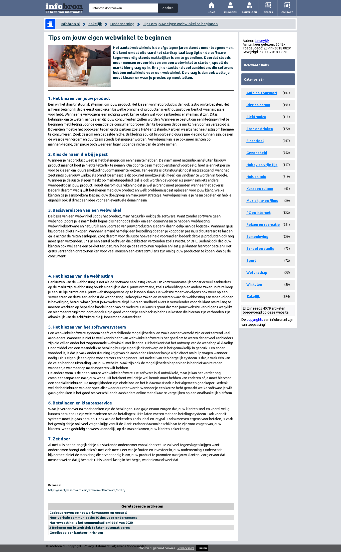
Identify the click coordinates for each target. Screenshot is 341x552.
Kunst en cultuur (259, 189)
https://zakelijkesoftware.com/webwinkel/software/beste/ (86, 490)
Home (211, 12)
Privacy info (185, 548)
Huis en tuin (256, 177)
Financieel (255, 141)
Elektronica (256, 117)
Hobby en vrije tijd (262, 165)
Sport (251, 261)
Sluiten (202, 548)
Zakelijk (95, 24)
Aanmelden (249, 12)
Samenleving (257, 237)
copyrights (255, 320)
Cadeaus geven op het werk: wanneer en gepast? (88, 512)
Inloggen (230, 12)
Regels (268, 12)
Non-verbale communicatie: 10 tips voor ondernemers (93, 517)
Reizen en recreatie (263, 225)
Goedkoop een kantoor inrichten (76, 532)
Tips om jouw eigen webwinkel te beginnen (180, 24)
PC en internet (258, 213)
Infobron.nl (70, 24)
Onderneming (122, 24)
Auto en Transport (261, 93)
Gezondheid (256, 153)
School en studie (260, 249)
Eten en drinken (259, 129)
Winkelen (254, 285)
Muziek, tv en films (262, 201)
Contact (287, 12)
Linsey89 (262, 41)
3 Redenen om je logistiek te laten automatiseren (89, 527)
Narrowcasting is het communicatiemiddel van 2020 (91, 522)
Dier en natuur (258, 105)
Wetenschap (256, 273)
